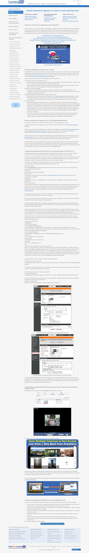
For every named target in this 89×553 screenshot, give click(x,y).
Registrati (79, 0)
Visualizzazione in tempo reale (70, 535)
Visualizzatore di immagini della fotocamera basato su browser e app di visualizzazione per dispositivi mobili (52, 40)
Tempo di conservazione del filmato (54, 536)
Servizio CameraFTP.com (69, 529)
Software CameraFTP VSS (15, 98)
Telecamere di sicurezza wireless (36, 535)
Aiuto (79, 3)
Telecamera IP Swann (14, 74)
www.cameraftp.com (29, 190)
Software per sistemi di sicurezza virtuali (37, 130)
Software (43, 3)
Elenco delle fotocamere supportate (35, 74)
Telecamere (49, 3)
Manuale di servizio (13, 15)
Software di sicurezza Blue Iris (15, 94)
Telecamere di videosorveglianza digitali (16, 533)
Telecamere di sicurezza (14, 529)
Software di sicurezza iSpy (15, 96)
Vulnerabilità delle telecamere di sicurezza (17, 538)
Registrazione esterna (68, 531)
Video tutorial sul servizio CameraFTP (52, 43)
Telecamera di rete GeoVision (15, 66)
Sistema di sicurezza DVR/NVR (15, 535)
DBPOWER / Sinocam (14, 76)
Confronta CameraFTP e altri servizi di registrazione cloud (52, 523)
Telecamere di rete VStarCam (15, 82)
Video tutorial (47, 20)
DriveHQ (69, 504)
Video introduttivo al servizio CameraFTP (53, 64)
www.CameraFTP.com (29, 137)
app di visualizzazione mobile (62, 96)
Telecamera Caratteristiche (35, 529)
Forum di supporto (13, 18)
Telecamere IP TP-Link (14, 55)
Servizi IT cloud (69, 546)
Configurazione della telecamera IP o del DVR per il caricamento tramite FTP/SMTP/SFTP (52, 38)
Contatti (63, 546)
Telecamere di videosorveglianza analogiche (17, 531)
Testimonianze (49, 546)
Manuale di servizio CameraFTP (70, 16)
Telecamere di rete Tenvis (14, 72)
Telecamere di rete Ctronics (15, 78)
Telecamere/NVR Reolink (14, 41)
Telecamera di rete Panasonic (15, 68)
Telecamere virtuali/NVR (49, 19)
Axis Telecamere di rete (14, 46)
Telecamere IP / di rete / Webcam (15, 536)
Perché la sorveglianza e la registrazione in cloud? (52, 35)
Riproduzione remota (68, 533)
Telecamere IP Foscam (14, 53)
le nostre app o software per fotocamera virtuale (44, 76)
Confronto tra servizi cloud (69, 538)
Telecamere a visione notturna (36, 533)
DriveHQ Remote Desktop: (30, 479)
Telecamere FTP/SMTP (34, 536)
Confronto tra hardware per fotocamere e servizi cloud (52, 41)
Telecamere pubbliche (60, 3)
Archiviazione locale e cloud (53, 529)
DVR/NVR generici (13, 88)
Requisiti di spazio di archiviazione (53, 535)
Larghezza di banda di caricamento (54, 542)
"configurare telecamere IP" (54, 175)
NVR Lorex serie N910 (14, 57)
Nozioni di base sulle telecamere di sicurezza (14, 22)
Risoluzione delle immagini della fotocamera (53, 539)
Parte (59, 546)
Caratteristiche (32, 3)
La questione (32, 546)
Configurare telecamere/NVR (50, 17)
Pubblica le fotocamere (14, 26)
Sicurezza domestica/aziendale (70, 536)
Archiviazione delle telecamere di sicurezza (53, 532)
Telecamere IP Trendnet (14, 64)
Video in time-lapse (13, 29)
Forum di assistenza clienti (30, 16)
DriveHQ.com (49, 549)
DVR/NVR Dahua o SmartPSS (15, 48)
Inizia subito (16, 105)
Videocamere (32, 538)
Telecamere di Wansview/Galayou (13, 51)
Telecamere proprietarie (14, 92)
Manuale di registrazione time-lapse (70, 21)
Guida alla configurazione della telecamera (15, 38)
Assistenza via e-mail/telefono (31, 17)
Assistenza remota (29, 19)
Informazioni (38, 546)
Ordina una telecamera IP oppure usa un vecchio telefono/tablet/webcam (52, 37)
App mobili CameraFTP (42, 438)
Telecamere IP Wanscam (14, 70)
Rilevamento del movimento (35, 531)
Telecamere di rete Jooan (14, 80)
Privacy (43, 546)
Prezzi (38, 3)
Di (28, 546)
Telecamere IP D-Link (14, 62)
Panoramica (11, 12)
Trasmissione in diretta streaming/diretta (14, 33)
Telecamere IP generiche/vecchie (13, 85)
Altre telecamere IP (13, 90)
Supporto (55, 546)
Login (74, 0)
